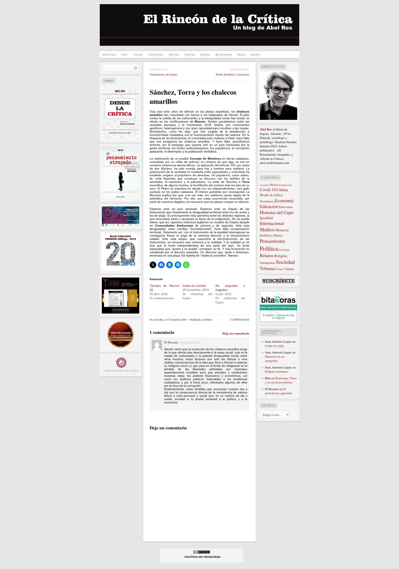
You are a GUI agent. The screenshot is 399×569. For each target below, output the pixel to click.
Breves (274, 185)
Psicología (284, 249)
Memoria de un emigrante (275, 358)
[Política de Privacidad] (202, 558)
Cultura (282, 189)
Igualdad (266, 217)
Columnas (138, 54)
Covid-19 (268, 189)
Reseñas (241, 54)
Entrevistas (190, 54)
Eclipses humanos (276, 371)
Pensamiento (272, 241)
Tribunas (268, 268)
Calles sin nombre (194, 285)
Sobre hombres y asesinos (232, 74)
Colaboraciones (155, 54)
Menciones (174, 54)
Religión (280, 255)
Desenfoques (267, 201)
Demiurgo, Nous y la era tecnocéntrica (281, 380)
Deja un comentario (235, 333)
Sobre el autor (109, 54)
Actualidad (265, 184)
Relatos (266, 255)
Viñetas (289, 269)
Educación (269, 206)
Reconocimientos (224, 54)
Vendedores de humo (163, 74)
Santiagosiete (267, 263)
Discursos (205, 54)
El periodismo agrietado (278, 391)
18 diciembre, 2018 (191, 342)
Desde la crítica (271, 194)
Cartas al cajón (274, 345)
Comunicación (285, 184)
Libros (124, 54)
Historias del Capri (277, 212)
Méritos (278, 235)
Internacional (272, 223)
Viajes (279, 269)
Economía (284, 200)
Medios (267, 229)
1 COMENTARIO (239, 319)
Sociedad (285, 261)
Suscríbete (255, 54)
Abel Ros (159, 319)
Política (208, 319)
